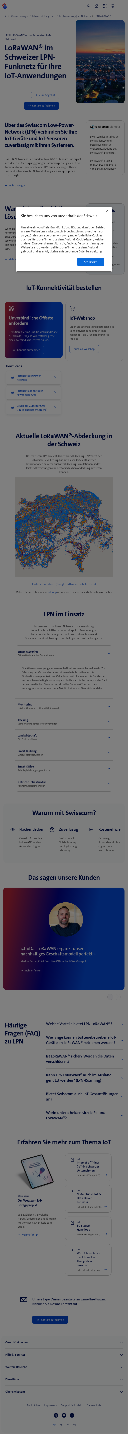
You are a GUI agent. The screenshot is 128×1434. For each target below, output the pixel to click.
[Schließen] (107, 210)
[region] (64, 239)
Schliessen (90, 262)
